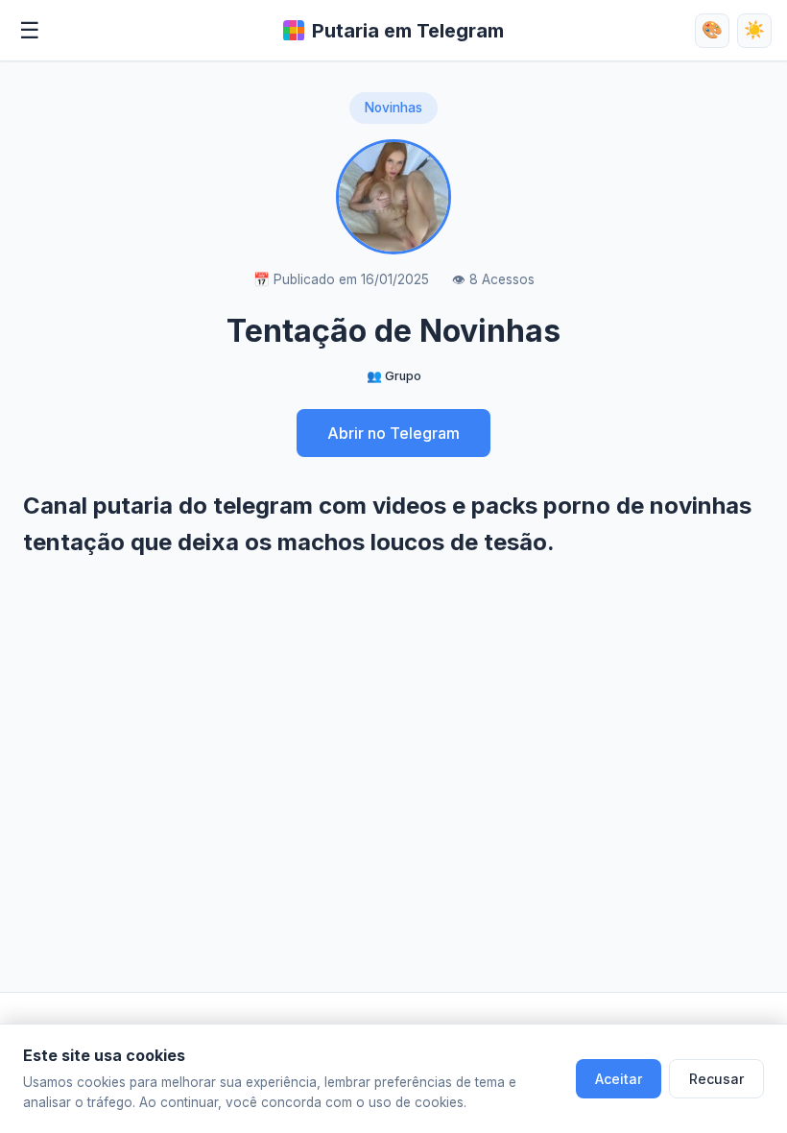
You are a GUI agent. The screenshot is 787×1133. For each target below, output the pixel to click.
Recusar (716, 1079)
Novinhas (393, 107)
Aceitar (618, 1079)
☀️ (754, 29)
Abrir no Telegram (393, 433)
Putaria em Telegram (408, 30)
